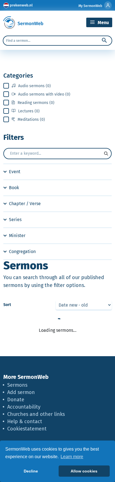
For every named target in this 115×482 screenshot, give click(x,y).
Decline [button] (31, 471)
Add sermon (21, 392)
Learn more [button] (72, 456)
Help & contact (24, 421)
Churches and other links (36, 414)
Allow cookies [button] (84, 471)
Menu (103, 22)
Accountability (23, 407)
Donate (15, 400)
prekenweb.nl (21, 5)
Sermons (17, 385)
